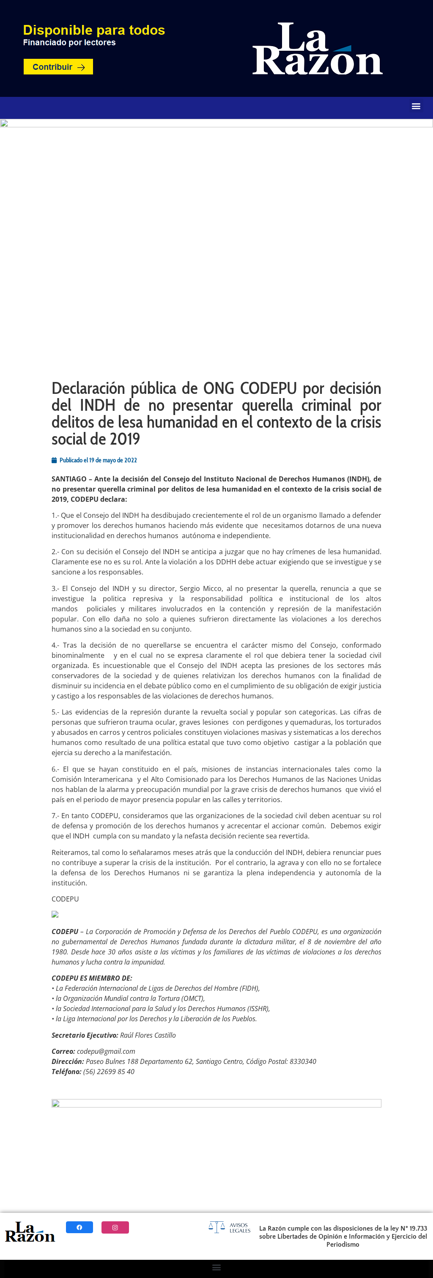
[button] (416, 106)
